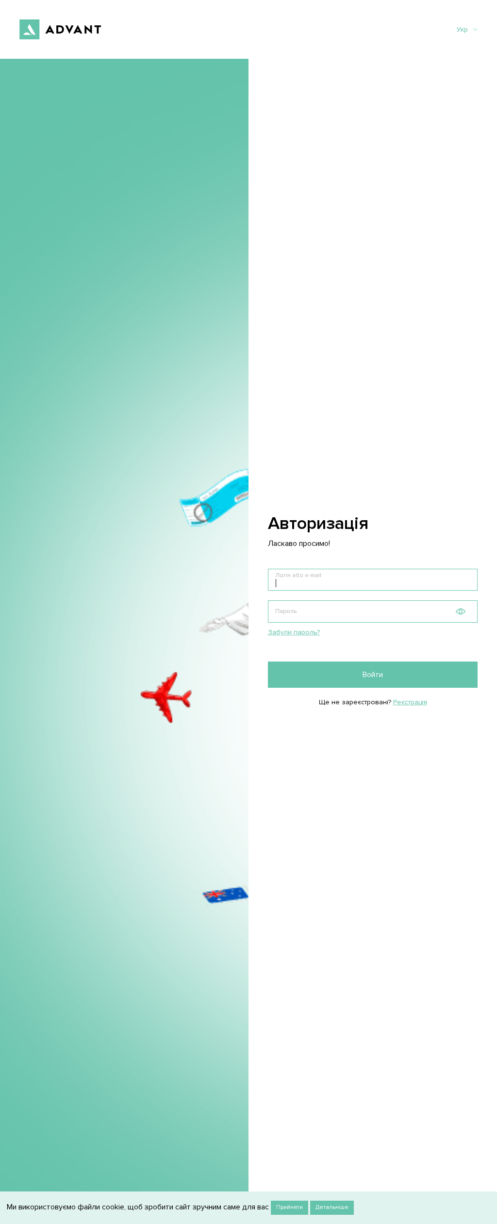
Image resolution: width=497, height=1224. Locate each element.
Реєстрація (410, 702)
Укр (462, 29)
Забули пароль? (294, 632)
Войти (373, 675)
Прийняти (289, 1207)
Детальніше (331, 1207)
